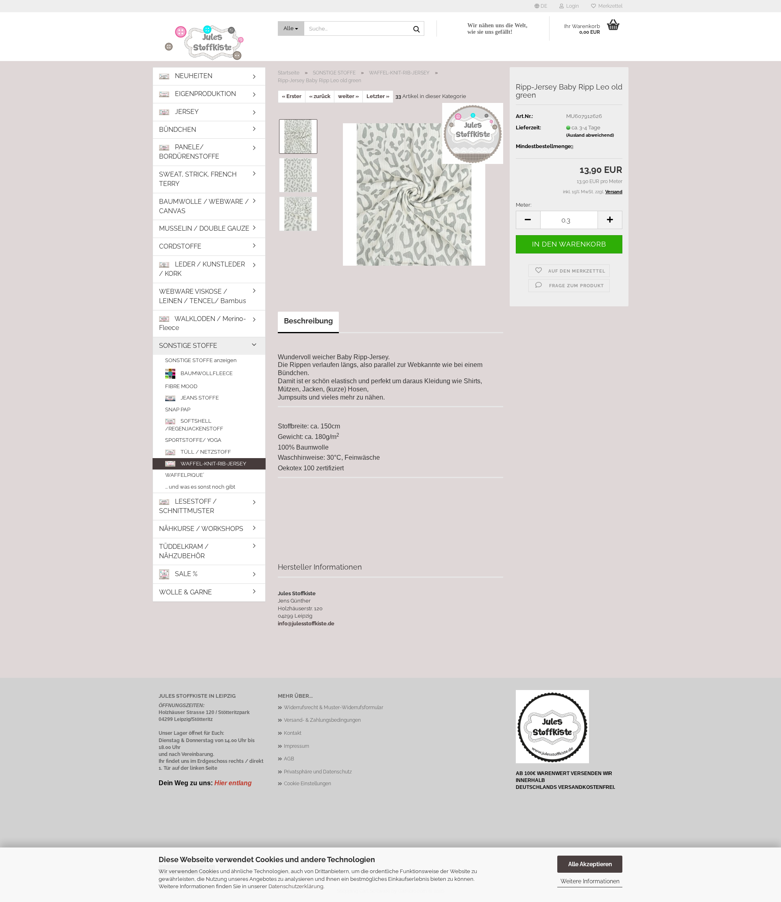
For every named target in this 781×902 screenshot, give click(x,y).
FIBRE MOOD (181, 386)
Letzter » (378, 96)
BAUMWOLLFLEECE (206, 373)
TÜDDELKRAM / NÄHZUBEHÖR (184, 551)
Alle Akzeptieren (590, 864)
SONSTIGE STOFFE (188, 345)
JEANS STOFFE (199, 398)
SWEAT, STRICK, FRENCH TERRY (198, 179)
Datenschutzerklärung (295, 886)
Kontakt (292, 733)
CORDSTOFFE (180, 246)
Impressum (296, 746)
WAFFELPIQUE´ (184, 475)
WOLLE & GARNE (185, 592)
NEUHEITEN (192, 76)
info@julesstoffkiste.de (306, 623)
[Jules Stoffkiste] (212, 42)
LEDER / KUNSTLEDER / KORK (202, 268)
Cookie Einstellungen (307, 783)
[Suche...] (416, 29)
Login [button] (571, 6)
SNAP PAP (177, 409)
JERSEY (186, 112)
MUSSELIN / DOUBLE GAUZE (204, 228)
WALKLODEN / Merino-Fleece (202, 323)
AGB (289, 759)
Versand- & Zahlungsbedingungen (322, 720)
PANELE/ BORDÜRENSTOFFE (189, 151)
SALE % (185, 574)
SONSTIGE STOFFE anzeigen (201, 360)
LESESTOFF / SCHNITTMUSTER (188, 506)
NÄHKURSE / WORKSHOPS (201, 529)
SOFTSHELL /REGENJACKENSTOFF (194, 425)
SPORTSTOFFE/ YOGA (193, 440)
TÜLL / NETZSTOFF (205, 452)
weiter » (348, 96)
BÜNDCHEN (177, 129)
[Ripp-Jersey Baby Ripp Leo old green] (414, 194)
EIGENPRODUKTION (204, 94)
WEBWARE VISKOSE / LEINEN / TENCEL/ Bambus (202, 296)
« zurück (319, 96)
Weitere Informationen (590, 881)
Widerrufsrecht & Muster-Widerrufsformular (333, 707)
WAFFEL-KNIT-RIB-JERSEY (212, 464)
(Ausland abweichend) (590, 135)
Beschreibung (308, 321)
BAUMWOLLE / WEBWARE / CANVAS (204, 206)
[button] (540, 6)
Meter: (523, 205)
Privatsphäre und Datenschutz (318, 772)
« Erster (291, 96)
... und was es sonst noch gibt (200, 487)
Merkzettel (609, 6)
